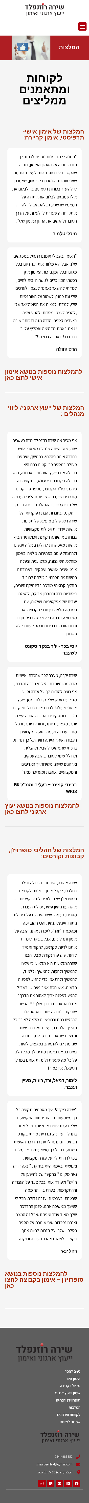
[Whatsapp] (42, 1483)
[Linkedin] (68, 1483)
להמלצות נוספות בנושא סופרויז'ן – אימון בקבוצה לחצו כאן (44, 1280)
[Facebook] (76, 1483)
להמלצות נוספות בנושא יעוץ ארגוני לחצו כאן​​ (42, 809)
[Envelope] (59, 1483)
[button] (82, 26)
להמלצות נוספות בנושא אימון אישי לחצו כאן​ (43, 375)
